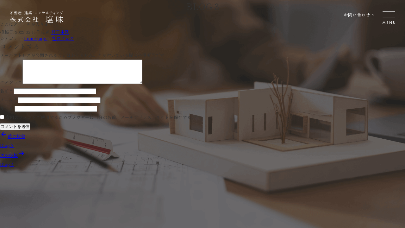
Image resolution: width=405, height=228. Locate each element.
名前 (6, 91)
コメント (10, 82)
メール (8, 100)
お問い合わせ (357, 14)
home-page (35, 38)
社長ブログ (63, 38)
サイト (6, 108)
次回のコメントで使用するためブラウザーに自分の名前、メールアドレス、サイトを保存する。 (100, 117)
